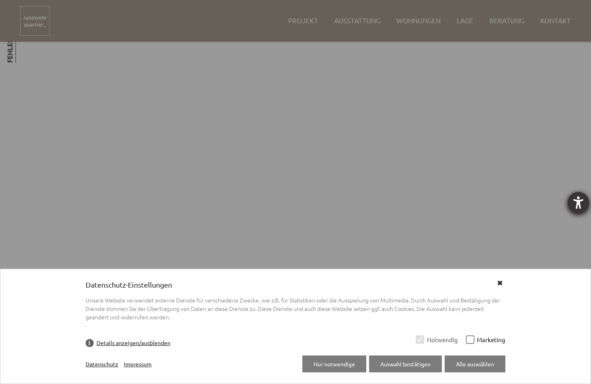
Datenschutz (102, 364)
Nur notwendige (334, 364)
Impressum (138, 364)
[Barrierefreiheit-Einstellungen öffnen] (578, 202)
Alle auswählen (475, 364)
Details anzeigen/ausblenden (133, 342)
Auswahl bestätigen (405, 364)
